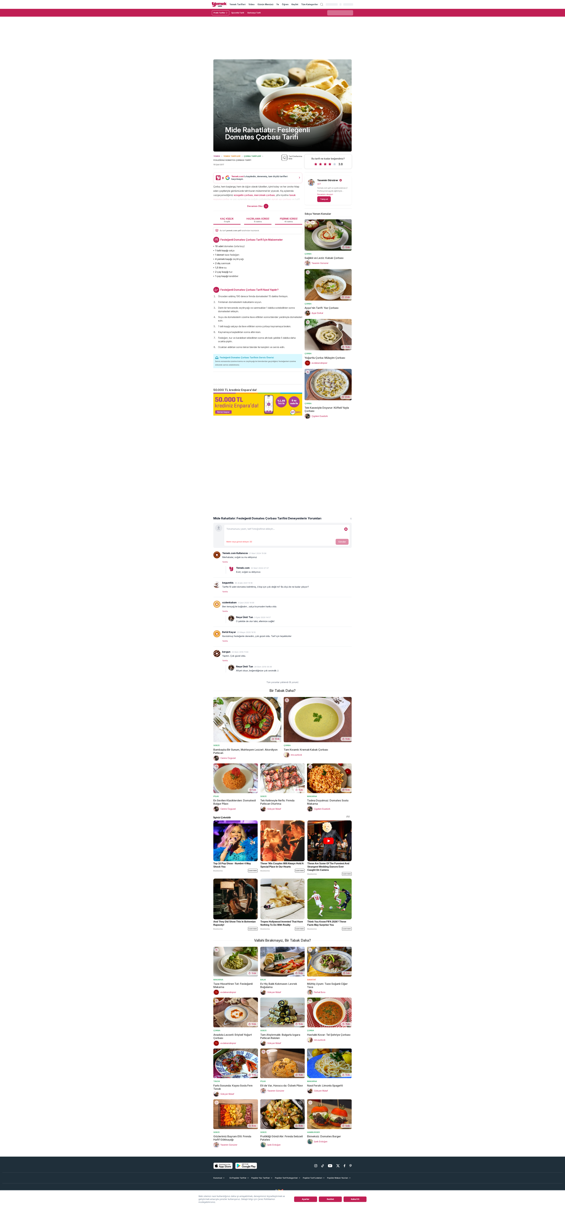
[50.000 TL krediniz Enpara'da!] (257, 404)
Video (252, 4)
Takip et (324, 199)
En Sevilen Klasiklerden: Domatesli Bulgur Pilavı (234, 802)
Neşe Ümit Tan (244, 617)
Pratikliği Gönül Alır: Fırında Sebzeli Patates (281, 1138)
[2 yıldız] (320, 164)
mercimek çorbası (264, 195)
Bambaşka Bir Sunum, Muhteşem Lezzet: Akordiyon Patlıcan (245, 751)
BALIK (263, 979)
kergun (226, 651)
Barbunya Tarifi (254, 13)
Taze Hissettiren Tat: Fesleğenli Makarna (233, 985)
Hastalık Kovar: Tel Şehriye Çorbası (328, 1034)
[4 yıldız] (330, 164)
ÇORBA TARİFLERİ (252, 156)
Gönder (342, 541)
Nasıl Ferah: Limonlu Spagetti (325, 1085)
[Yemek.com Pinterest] (350, 1165)
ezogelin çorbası (243, 195)
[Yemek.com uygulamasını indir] (223, 1165)
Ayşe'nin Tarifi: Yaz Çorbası (321, 307)
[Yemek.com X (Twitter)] (338, 1165)
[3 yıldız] (325, 164)
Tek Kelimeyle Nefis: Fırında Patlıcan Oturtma (277, 802)
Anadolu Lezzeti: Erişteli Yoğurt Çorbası (232, 1036)
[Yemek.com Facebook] (344, 1165)
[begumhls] (216, 584)
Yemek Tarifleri (238, 4)
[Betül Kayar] (216, 633)
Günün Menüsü (265, 4)
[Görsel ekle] (346, 529)
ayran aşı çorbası (281, 199)
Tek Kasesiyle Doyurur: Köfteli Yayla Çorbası (327, 409)
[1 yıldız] (316, 164)
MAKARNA (312, 796)
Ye (277, 4)
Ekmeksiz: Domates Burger (324, 1136)
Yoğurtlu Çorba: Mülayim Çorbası (325, 357)
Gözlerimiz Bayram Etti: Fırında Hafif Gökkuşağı (232, 1138)
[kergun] (216, 653)
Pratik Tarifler (219, 13)
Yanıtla (225, 562)
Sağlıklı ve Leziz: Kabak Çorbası (324, 257)
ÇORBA (308, 254)
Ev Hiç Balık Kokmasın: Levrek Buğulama (278, 985)
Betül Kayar (229, 632)
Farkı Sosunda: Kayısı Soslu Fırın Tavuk (232, 1087)
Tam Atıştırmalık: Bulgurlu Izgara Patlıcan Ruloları (280, 1036)
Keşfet (294, 4)
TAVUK (216, 1081)
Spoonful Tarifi (237, 13)
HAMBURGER (313, 1132)
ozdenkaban (229, 602)
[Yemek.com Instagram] (315, 1165)
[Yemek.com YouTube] (330, 1165)
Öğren (285, 4)
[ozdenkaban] (216, 604)
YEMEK (216, 156)
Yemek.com (243, 567)
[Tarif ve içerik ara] (321, 4)
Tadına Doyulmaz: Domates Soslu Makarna (327, 802)
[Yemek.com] (219, 4)
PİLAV (216, 796)
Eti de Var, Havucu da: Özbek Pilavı (281, 1085)
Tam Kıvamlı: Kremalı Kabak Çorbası (306, 749)
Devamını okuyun (325, 194)
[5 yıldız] (335, 164)
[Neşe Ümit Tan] (231, 618)
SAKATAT (311, 979)
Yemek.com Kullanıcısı (235, 553)
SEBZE (216, 745)
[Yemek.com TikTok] (322, 1165)
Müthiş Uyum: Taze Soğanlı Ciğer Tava (327, 985)
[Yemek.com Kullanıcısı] (216, 554)
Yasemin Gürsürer (327, 180)
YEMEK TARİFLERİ (231, 156)
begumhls (228, 582)
